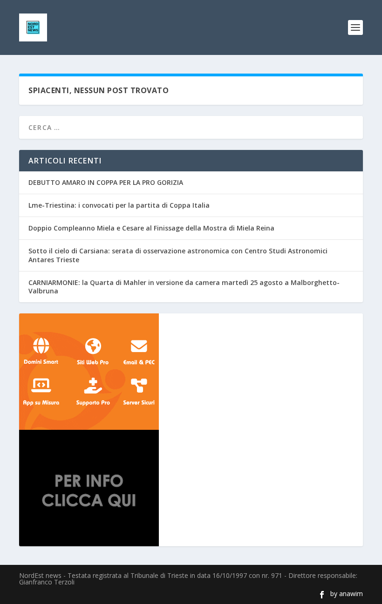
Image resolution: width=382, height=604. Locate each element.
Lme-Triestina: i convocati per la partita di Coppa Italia (119, 205)
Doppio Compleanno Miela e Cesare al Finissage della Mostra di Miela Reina (151, 228)
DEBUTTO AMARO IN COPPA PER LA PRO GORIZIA (105, 182)
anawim (351, 593)
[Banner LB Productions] (191, 488)
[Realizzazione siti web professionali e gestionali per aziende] (191, 371)
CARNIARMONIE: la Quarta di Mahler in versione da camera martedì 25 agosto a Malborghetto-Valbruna (184, 286)
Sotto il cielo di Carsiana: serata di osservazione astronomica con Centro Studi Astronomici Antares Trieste (177, 255)
